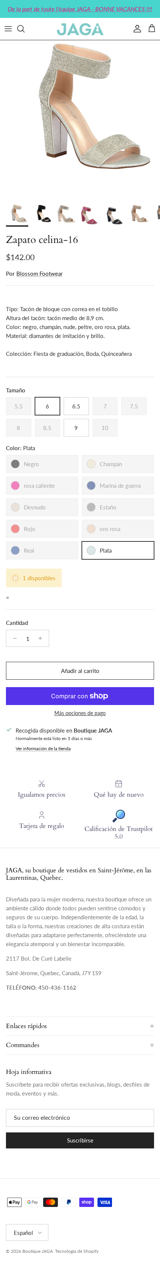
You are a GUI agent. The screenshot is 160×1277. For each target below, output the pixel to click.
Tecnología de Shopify (77, 1251)
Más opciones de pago (80, 713)
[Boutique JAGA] (80, 29)
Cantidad (17, 622)
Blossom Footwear (39, 273)
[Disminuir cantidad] (12, 638)
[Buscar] (24, 28)
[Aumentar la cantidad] (42, 638)
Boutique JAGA (37, 1251)
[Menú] (8, 28)
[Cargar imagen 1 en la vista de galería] (80, 120)
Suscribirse (80, 1140)
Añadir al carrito (80, 670)
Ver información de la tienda (43, 748)
